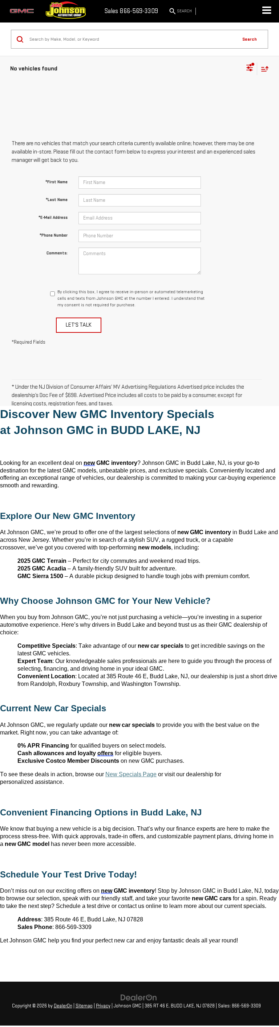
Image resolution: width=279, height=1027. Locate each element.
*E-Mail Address (53, 217)
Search (249, 39)
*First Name (56, 182)
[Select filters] (249, 68)
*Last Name (57, 199)
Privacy (103, 1006)
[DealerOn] (138, 997)
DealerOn (63, 1006)
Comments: (57, 253)
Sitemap (84, 1006)
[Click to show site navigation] (266, 11)
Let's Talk (79, 325)
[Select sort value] (263, 68)
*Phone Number (54, 235)
